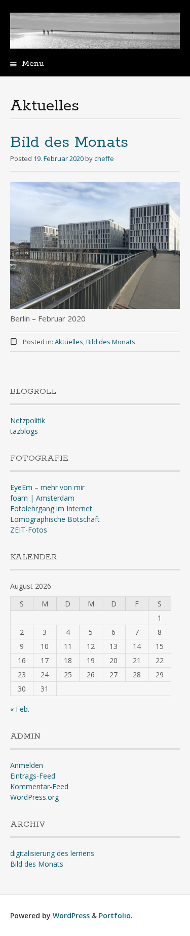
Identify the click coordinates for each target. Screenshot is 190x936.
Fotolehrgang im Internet (51, 508)
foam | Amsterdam (42, 498)
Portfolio (115, 915)
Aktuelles (69, 341)
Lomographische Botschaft (55, 519)
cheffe (104, 158)
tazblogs (24, 431)
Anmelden (26, 765)
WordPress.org (34, 797)
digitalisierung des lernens (52, 853)
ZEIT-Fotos (28, 530)
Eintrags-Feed (32, 776)
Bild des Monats (69, 142)
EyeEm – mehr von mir (47, 487)
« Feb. (19, 709)
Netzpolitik (27, 420)
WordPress (71, 915)
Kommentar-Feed (39, 786)
